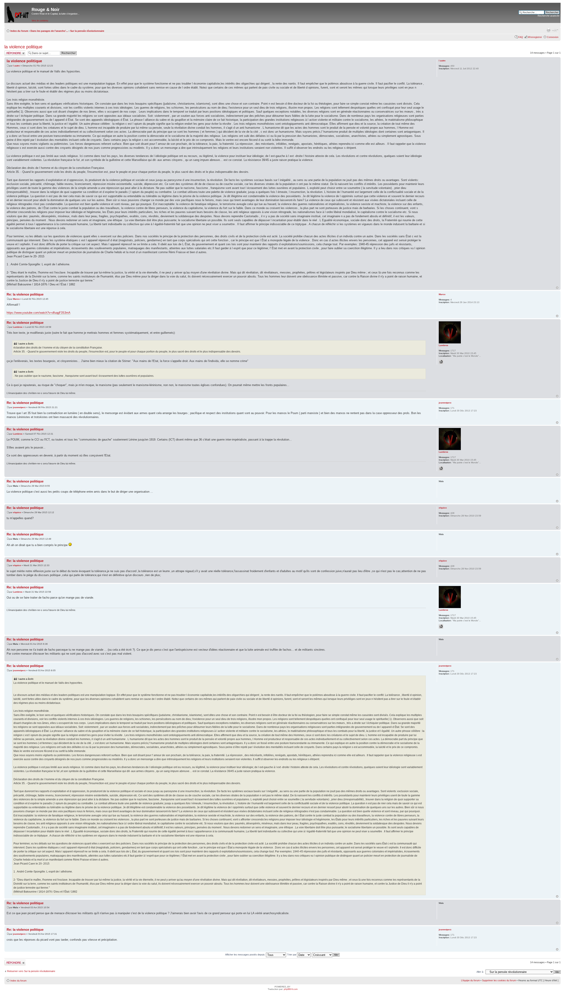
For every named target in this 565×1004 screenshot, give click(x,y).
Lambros (18, 327)
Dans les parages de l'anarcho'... (49, 31)
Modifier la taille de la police (555, 30)
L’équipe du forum (470, 980)
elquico (17, 512)
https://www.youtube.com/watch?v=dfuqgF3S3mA (38, 312)
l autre (16, 65)
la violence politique (23, 46)
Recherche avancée (548, 15)
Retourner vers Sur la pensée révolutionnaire (31, 971)
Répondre (9, 51)
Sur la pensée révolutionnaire (87, 31)
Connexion (552, 37)
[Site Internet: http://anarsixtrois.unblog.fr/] (441, 362)
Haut (557, 287)
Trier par (292, 954)
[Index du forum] (18, 13)
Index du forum (19, 31)
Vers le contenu (40, 20)
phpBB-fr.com (291, 989)
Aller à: (480, 971)
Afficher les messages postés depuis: (245, 954)
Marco (16, 299)
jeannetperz (19, 407)
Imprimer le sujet (548, 30)
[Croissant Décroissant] (326, 954)
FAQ (520, 37)
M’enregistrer (535, 37)
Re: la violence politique (25, 294)
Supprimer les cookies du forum (499, 980)
